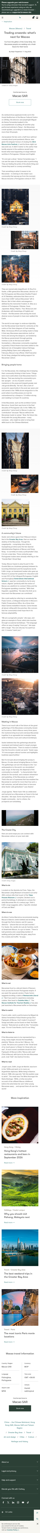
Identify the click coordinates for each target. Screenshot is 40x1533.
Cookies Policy (12, 1530)
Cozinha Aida (23, 1000)
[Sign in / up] (37, 17)
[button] (37, 1524)
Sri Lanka (8, 1512)
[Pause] (3, 824)
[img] (37, 2)
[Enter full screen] (37, 824)
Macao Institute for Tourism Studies (16, 1003)
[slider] (5, 821)
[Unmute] (6, 824)
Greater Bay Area (16, 539)
